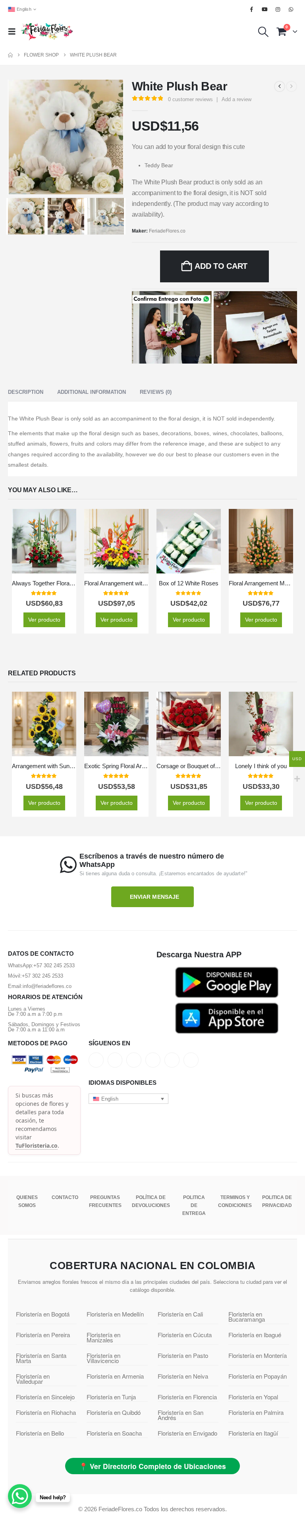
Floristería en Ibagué (254, 1334)
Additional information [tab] (91, 392)
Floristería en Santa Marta (41, 1358)
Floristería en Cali (180, 1314)
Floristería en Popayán (257, 1376)
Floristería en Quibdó (114, 1412)
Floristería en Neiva (183, 1376)
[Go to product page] (44, 541)
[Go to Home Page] (10, 55)
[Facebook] (251, 9)
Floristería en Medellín (115, 1314)
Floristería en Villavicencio (103, 1358)
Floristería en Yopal (253, 1397)
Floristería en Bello (40, 1433)
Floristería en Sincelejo (45, 1397)
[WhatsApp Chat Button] (20, 1496)
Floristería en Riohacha (46, 1412)
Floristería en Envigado (187, 1433)
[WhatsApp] (291, 9)
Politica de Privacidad (277, 1201)
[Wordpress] (152, 1060)
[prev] (279, 86)
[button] (14, 31)
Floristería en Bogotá (42, 1314)
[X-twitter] (115, 1060)
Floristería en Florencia (187, 1397)
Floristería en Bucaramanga (246, 1316)
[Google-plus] (133, 1060)
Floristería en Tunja (111, 1397)
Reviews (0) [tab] (156, 392)
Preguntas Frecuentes (105, 1201)
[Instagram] (278, 9)
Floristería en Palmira (256, 1412)
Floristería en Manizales (103, 1337)
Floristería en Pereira (43, 1334)
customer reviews (190, 99)
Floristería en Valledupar (33, 1378)
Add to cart (221, 266)
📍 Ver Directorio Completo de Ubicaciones (152, 1466)
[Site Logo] (47, 31)
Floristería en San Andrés (180, 1415)
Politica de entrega (194, 1205)
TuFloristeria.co (36, 1145)
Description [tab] (25, 392)
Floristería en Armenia (115, 1376)
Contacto (65, 1197)
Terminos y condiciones (235, 1201)
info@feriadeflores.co (47, 986)
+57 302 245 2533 (54, 965)
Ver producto (44, 619)
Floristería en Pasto (183, 1355)
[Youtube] (264, 9)
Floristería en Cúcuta (185, 1334)
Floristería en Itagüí (253, 1433)
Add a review (236, 99)
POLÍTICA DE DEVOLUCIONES (151, 1201)
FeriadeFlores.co (167, 231)
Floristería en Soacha (114, 1433)
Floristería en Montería (257, 1355)
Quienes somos (27, 1201)
